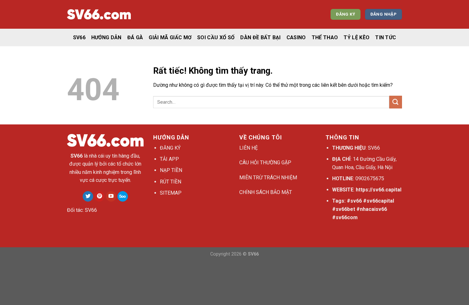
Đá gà (135, 37)
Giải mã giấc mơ (170, 37)
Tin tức (385, 37)
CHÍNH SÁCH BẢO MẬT (265, 192)
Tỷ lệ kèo (356, 37)
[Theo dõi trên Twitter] (88, 196)
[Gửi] (395, 102)
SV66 (79, 37)
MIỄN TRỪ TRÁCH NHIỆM (268, 178)
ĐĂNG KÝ (170, 148)
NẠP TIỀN (171, 170)
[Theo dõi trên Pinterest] (99, 196)
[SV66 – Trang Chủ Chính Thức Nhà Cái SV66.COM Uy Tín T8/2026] (99, 14)
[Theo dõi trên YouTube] (111, 196)
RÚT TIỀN (170, 182)
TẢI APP (169, 159)
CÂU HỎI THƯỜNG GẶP (265, 163)
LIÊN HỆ (248, 148)
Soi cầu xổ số (215, 37)
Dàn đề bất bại (260, 37)
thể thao (325, 37)
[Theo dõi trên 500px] (122, 196)
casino (296, 37)
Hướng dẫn (106, 37)
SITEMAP (171, 193)
